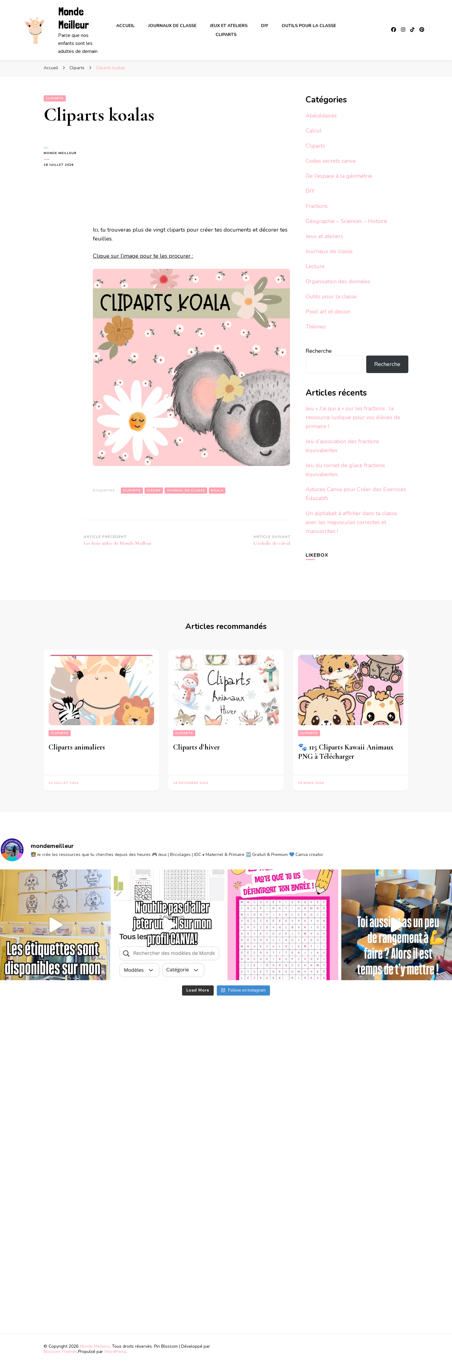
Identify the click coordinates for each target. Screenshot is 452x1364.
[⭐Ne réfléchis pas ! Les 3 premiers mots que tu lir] (283, 924)
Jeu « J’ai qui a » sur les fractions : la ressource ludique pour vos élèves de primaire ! (353, 417)
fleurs (154, 490)
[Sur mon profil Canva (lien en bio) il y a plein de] (169, 924)
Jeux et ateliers (229, 26)
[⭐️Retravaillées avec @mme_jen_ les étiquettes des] (55, 924)
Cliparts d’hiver (196, 747)
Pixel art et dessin (328, 311)
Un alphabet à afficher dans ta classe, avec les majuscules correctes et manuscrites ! (352, 522)
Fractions (317, 206)
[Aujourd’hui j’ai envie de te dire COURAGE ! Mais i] (396, 924)
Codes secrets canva (330, 161)
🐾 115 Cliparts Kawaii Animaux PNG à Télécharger (346, 752)
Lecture (315, 266)
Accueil (125, 26)
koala (217, 490)
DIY (264, 26)
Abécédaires (321, 115)
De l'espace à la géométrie (339, 176)
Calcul (314, 130)
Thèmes (316, 326)
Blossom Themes (60, 1351)
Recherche (319, 351)
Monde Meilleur (73, 18)
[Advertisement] (140, 183)
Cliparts (226, 35)
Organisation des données (338, 281)
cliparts (132, 490)
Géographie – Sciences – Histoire (346, 221)
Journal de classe (186, 490)
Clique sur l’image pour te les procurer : (143, 256)
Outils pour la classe (309, 26)
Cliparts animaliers (77, 747)
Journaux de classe (172, 26)
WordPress (115, 1351)
